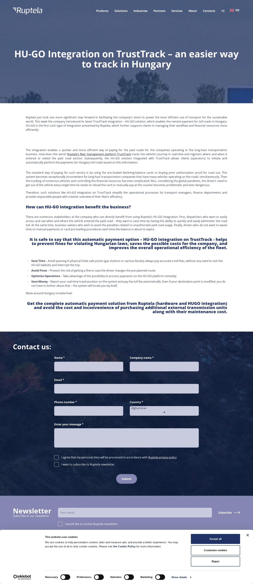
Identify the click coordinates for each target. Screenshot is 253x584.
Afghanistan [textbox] (139, 408)
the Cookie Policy (124, 546)
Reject (215, 561)
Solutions (121, 11)
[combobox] (235, 10)
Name (59, 358)
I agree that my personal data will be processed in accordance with (119, 457)
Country (136, 402)
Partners (159, 11)
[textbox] (235, 10)
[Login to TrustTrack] (223, 11)
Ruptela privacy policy (162, 457)
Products (102, 11)
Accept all (215, 538)
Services (176, 11)
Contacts (209, 11)
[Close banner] (247, 535)
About (192, 11)
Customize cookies (215, 550)
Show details (179, 577)
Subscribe (225, 512)
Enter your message (68, 424)
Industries (140, 11)
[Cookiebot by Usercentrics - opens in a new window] (22, 577)
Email (59, 380)
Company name (142, 358)
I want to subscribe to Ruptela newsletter (87, 464)
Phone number (65, 402)
